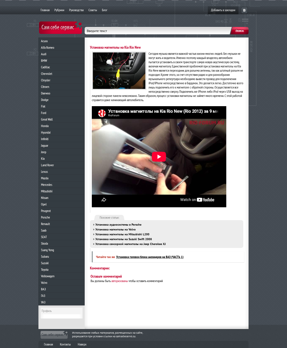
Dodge (45, 100)
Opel (44, 204)
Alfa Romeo (47, 47)
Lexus (44, 171)
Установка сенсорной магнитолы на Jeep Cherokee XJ (130, 244)
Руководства (76, 10)
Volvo (44, 282)
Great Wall (47, 119)
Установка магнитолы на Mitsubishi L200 (122, 234)
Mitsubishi (46, 191)
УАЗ (43, 302)
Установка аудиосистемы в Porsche (118, 224)
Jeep (43, 152)
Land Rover (47, 165)
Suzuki (45, 263)
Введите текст (97, 31)
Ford (43, 113)
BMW (44, 60)
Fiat (43, 106)
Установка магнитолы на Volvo (115, 229)
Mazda (44, 178)
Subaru (45, 256)
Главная (45, 10)
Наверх (82, 344)
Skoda (44, 243)
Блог (104, 10)
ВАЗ (43, 289)
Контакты (65, 344)
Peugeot (46, 211)
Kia (43, 158)
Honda (45, 126)
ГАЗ (43, 295)
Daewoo (45, 93)
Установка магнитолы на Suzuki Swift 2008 (123, 239)
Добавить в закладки (223, 10)
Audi (43, 54)
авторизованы (119, 281)
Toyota (44, 269)
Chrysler (45, 80)
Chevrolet (46, 73)
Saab (43, 230)
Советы (92, 10)
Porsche (45, 217)
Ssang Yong (47, 250)
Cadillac (45, 67)
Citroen (45, 86)
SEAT (44, 237)
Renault (45, 224)
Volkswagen (47, 276)
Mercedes (46, 184)
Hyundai (45, 132)
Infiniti (44, 139)
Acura (44, 41)
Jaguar (44, 145)
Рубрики (59, 10)
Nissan (44, 197)
